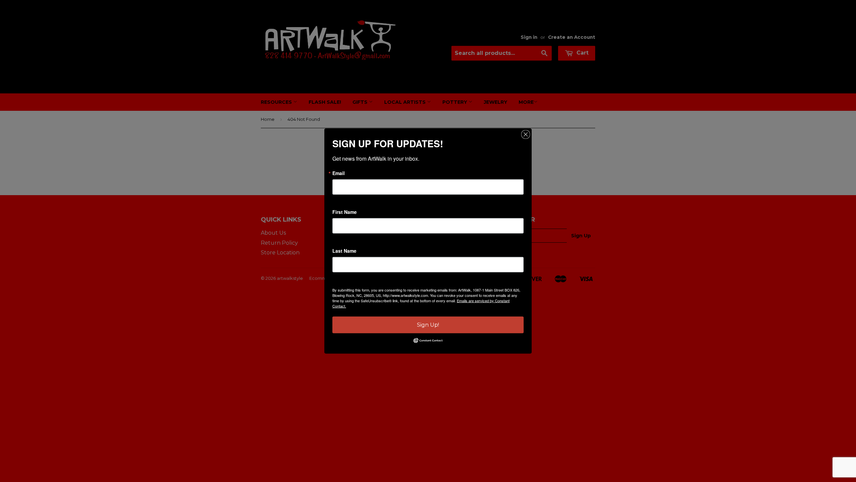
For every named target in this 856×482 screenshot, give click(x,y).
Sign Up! (428, 325)
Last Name (344, 250)
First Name (344, 212)
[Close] (526, 135)
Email (338, 173)
